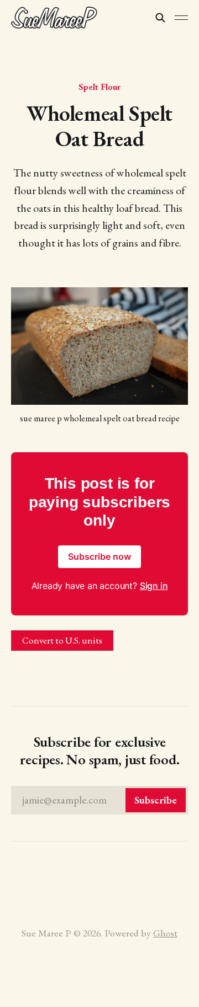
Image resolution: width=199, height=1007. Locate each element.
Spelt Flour (99, 87)
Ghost (165, 932)
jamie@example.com (99, 800)
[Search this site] (160, 17)
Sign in (154, 585)
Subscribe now (99, 556)
